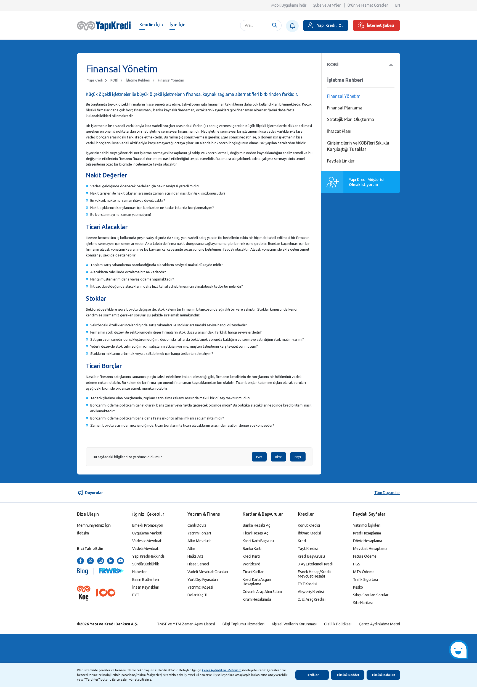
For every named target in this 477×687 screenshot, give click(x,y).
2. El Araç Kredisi (311, 599)
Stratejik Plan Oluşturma (350, 119)
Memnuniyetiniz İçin (94, 525)
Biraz (278, 456)
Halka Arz (195, 556)
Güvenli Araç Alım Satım (262, 591)
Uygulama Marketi (147, 533)
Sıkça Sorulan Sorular (370, 595)
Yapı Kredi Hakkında (148, 556)
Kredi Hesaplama (367, 533)
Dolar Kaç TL (197, 595)
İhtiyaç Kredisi (309, 533)
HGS (356, 564)
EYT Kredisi (307, 584)
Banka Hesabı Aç (256, 525)
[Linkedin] (110, 561)
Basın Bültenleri (145, 579)
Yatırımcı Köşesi (200, 587)
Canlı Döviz (196, 525)
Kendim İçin (151, 24)
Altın (191, 548)
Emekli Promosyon (147, 525)
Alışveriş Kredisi (311, 591)
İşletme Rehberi (138, 80)
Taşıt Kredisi (308, 548)
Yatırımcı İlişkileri (366, 525)
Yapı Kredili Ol (330, 25)
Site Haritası (363, 603)
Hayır (298, 456)
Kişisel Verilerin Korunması (294, 624)
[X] (90, 561)
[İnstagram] (100, 561)
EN (397, 5)
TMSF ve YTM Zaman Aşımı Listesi (186, 624)
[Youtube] (120, 561)
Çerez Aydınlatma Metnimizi (221, 670)
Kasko (358, 587)
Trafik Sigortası (365, 579)
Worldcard (251, 564)
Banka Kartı (252, 548)
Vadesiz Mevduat (146, 541)
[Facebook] (80, 561)
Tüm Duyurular (387, 493)
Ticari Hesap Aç (255, 533)
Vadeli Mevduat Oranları (207, 572)
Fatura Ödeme (365, 556)
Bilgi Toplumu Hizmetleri (243, 624)
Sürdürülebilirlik (145, 564)
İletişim (83, 533)
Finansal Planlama (344, 107)
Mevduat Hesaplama (370, 548)
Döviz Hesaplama (367, 541)
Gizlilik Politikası (337, 624)
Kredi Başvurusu (311, 556)
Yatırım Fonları (199, 533)
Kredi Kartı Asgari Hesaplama (257, 581)
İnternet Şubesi (380, 25)
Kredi (302, 541)
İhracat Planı (339, 131)
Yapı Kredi (95, 80)
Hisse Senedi (198, 564)
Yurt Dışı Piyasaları (202, 579)
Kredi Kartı (251, 556)
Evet (259, 456)
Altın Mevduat (199, 541)
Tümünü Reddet (347, 674)
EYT (135, 595)
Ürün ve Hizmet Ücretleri (368, 5)
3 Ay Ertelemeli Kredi (315, 564)
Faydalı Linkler (340, 160)
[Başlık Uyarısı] (292, 26)
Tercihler (312, 674)
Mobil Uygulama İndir (288, 5)
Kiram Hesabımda (257, 599)
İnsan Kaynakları (145, 587)
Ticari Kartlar (253, 572)
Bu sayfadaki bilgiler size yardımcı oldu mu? (127, 457)
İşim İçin (177, 24)
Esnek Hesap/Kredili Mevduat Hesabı (314, 574)
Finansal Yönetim (171, 80)
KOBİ (114, 80)
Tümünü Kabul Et (383, 674)
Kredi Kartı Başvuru (258, 541)
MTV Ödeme (364, 572)
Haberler (139, 572)
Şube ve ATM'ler (327, 5)
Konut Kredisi (309, 525)
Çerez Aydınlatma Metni (379, 624)
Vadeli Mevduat (145, 548)
